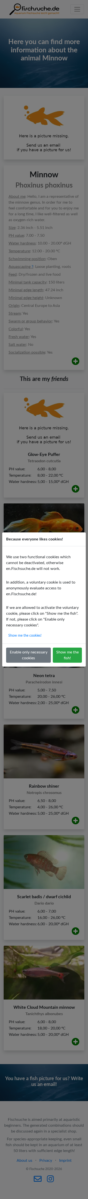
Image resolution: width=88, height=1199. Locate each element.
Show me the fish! (67, 655)
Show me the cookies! (25, 635)
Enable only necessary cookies (28, 655)
